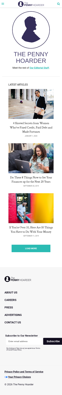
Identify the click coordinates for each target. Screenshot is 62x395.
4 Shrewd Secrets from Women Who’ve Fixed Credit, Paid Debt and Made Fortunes (31, 127)
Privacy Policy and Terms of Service (24, 371)
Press (9, 307)
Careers (10, 300)
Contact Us (13, 322)
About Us (11, 292)
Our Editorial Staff (39, 67)
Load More (31, 248)
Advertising (13, 314)
